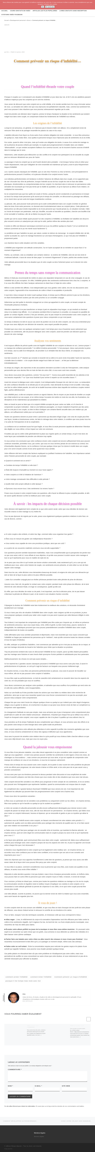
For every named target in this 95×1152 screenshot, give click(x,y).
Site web (66, 1086)
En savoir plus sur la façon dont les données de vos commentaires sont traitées (60, 1106)
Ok (43, 7)
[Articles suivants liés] (88, 1019)
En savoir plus (50, 7)
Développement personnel (18, 20)
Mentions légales (39, 1136)
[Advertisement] (47, 71)
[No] (93, 5)
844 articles (28, 1001)
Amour (29, 20)
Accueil (6, 20)
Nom (10, 1086)
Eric (8, 52)
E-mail (38, 1086)
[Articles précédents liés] (84, 1019)
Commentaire (15, 1069)
